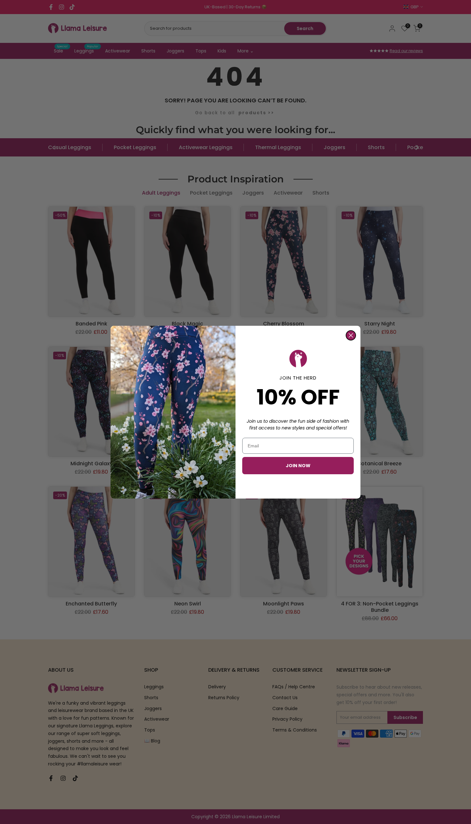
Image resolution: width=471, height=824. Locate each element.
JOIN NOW (298, 465)
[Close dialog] (351, 335)
